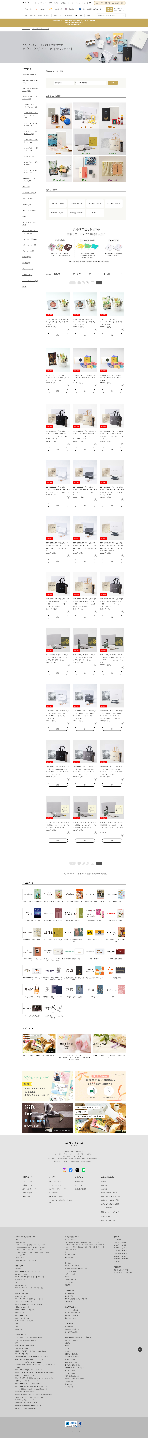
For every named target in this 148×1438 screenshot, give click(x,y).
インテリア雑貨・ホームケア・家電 (76, 1268)
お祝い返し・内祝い (71, 1340)
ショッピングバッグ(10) (30, 281)
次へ (99, 282)
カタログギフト (20, 1242)
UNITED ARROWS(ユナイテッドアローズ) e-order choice (33, 1370)
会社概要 (104, 1189)
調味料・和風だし (78, 1247)
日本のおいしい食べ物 (22, 1307)
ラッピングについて (55, 1181)
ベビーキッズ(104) (28, 251)
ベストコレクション (21, 1290)
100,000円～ (118, 1261)
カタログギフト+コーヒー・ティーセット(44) (31, 115)
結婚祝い (67, 1343)
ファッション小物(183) (29, 239)
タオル (67, 1277)
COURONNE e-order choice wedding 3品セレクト (31, 1389)
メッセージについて (55, 1185)
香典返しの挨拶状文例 (72, 1329)
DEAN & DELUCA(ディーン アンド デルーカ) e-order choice (34, 1372)
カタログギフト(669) (29, 74)
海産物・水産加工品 (81, 1242)
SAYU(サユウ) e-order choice (24, 1345)
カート (86, 3)
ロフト (17, 1282)
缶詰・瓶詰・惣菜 (71, 1249)
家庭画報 (18, 1268)
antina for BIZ (105, 1216)
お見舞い (67, 1348)
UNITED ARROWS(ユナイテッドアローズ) (28, 1271)
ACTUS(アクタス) (21, 1274)
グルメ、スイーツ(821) (29, 211)
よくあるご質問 (27, 1193)
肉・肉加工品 (69, 1242)
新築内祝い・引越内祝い (72, 1357)
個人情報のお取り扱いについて (111, 1196)
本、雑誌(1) (26, 263)
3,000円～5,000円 (58, 203)
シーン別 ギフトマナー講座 (123, 1272)
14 (92, 283)
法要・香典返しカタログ (36, 1252)
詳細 (57, 335)
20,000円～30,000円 (57, 213)
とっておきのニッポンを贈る (24, 1301)
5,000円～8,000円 (76, 203)
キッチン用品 (69, 1257)
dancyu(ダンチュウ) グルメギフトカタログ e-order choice (33, 1394)
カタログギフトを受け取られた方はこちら (108, 3)
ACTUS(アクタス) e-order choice (25, 1408)
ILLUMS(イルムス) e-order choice (26, 1400)
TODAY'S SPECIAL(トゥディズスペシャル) (29, 1288)
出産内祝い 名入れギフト (73, 1315)
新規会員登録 (79, 1181)
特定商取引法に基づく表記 (109, 1193)
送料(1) (24, 287)
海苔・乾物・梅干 (94, 1247)
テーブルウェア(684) (29, 193)
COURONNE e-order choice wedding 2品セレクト (31, 1386)
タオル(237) (26, 187)
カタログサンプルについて (57, 1189)
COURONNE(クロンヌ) (22, 1315)
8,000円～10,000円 (95, 203)
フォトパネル (69, 1282)
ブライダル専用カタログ (23, 1250)
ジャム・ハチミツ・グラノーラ (93, 1244)
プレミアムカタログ (22, 1252)
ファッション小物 (70, 1271)
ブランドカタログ (21, 1245)
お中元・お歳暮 (70, 1373)
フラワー (67, 1260)
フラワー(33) (26, 205)
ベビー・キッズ (70, 1274)
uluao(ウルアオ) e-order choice (25, 1392)
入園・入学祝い (70, 1359)
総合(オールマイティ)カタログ (37, 1245)
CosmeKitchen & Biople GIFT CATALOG (28, 1405)
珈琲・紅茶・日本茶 (77, 1244)
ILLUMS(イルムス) (21, 1279)
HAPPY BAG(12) (27, 275)
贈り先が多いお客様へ (56, 1196)
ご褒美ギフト (69, 1381)
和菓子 (98, 1242)
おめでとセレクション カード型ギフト (27, 1403)
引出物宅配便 (69, 1296)
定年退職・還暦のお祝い (72, 1365)
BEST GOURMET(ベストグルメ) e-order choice (30, 1351)
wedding (42, 9)
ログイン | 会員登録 (60, 3)
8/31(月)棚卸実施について (74, 24)
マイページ (73, 3)
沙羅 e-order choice (21, 1348)
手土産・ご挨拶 (70, 1370)
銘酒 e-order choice (21, 1343)
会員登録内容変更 (80, 1189)
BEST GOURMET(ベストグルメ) (25, 1310)
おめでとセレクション (22, 1318)
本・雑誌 (67, 1263)
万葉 (16, 1323)
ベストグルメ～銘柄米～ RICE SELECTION (29, 1359)
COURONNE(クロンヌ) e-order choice (27, 1383)
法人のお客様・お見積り (91, 9)
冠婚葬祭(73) (26, 257)
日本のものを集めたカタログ (24, 1247)
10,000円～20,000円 (113, 203)
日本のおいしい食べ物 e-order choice (27, 1381)
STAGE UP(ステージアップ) (24, 1321)
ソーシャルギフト (21, 1257)
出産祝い (67, 1346)
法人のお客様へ (54, 1193)
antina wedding (70, 1293)
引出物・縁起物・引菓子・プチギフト (77, 1299)
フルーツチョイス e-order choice (25, 1340)
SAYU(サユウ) (19, 1329)
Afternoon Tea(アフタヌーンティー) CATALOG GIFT (32, 1356)
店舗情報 (104, 1185)
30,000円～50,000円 (76, 213)
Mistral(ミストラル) (21, 1293)
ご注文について (27, 1181)
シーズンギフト (70, 1387)
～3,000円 (117, 1240)
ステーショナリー (70, 1279)
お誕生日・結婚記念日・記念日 (75, 1378)
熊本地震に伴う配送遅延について (74, 22)
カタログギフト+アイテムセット (40, 29)
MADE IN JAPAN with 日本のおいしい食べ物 (29, 1299)
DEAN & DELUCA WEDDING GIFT (26, 1375)
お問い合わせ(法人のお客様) (110, 1204)
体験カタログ (49, 1252)
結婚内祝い (68, 1301)
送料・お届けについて (29, 1189)
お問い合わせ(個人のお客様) (110, 1200)
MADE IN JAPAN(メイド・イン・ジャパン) (28, 1304)
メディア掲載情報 (107, 1207)
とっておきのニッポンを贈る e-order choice (29, 1337)
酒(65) (24, 216)
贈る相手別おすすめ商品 (72, 1312)
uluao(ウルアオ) (20, 1296)
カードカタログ (20, 1255)
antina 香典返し (70, 1326)
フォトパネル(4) (27, 269)
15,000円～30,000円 (120, 1253)
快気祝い (67, 1351)
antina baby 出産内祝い (72, 1310)
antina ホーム (26, 29)
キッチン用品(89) (28, 198)
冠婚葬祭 (67, 1285)
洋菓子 (68, 1244)
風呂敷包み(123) (29, 156)
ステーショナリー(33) (29, 245)
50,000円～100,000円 (121, 1259)
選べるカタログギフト (121, 1270)
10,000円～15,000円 (120, 1250)
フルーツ (91, 1242)
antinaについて (106, 1181)
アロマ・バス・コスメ (72, 1266)
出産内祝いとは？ (70, 1318)
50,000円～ (95, 213)
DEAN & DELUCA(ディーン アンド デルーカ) (29, 1277)
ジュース (68, 1247)
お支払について (27, 1185)
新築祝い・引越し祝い (72, 1354)
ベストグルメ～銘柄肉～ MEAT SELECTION (29, 1362)
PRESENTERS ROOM (108, 1220)
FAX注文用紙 (26, 1196)
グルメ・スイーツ (70, 1240)
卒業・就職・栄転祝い (72, 1362)
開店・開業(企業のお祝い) (73, 1376)
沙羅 (16, 1326)
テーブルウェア (70, 1255)
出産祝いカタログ (37, 1250)
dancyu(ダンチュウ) (21, 1285)
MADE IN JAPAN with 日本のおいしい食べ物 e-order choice (34, 1378)
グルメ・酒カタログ (40, 1247)
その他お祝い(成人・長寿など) (74, 1367)
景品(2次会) (68, 1384)
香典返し (72, 9)
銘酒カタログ (19, 1312)
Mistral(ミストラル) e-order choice (26, 1354)
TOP (16, 1240)
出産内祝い (57, 9)
